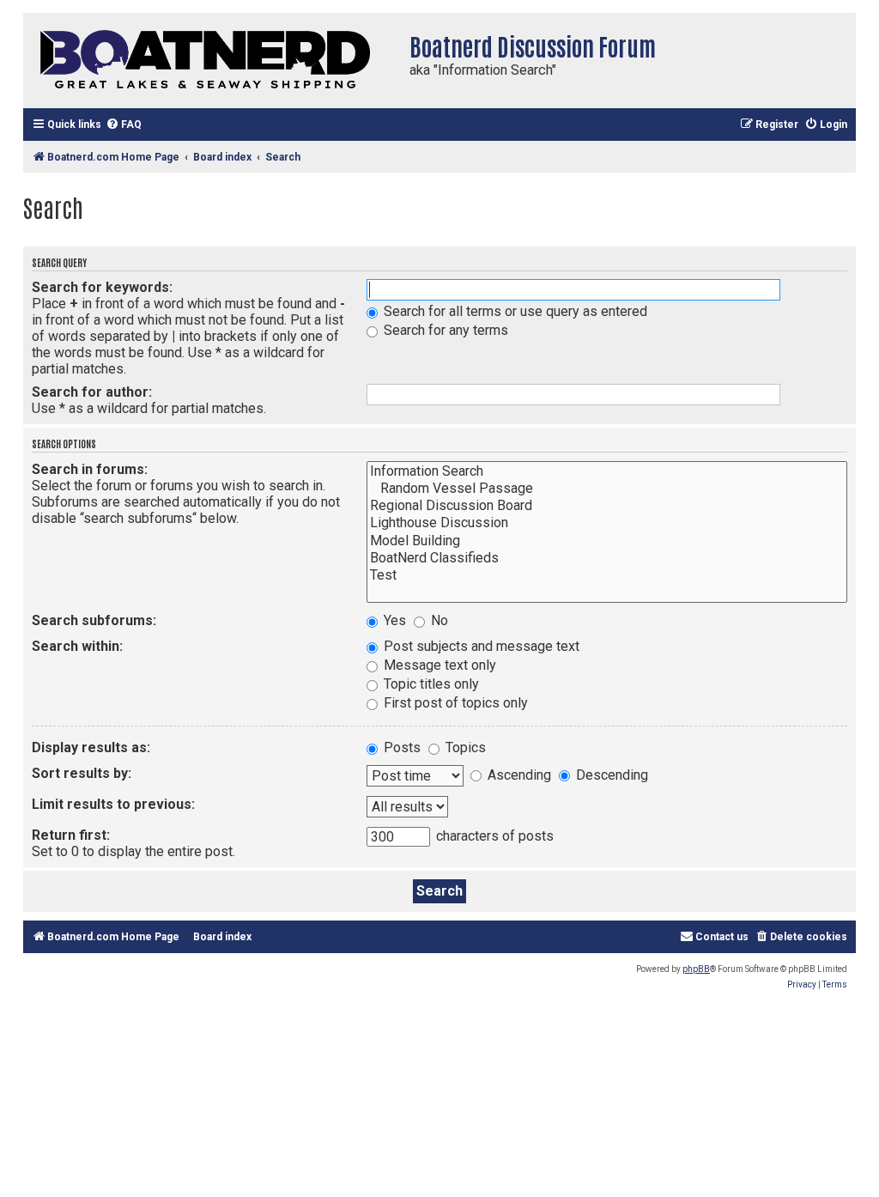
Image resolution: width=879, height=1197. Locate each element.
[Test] (607, 575)
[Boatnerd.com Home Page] (212, 60)
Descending (610, 775)
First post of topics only (454, 703)
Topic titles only (429, 684)
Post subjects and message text (479, 646)
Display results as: (91, 747)
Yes (393, 620)
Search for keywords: (102, 287)
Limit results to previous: (113, 804)
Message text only (438, 665)
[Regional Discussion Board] (607, 505)
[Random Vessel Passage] (607, 488)
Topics (464, 747)
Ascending (517, 775)
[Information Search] (607, 471)
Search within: (77, 646)
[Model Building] (607, 541)
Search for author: (92, 392)
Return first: (71, 835)
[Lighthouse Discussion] (607, 523)
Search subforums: (94, 620)
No (437, 620)
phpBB (696, 969)
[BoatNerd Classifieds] (607, 558)
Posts (400, 747)
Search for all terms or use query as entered (513, 311)
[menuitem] (124, 125)
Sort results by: (81, 773)
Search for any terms (444, 330)
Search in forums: (90, 469)
